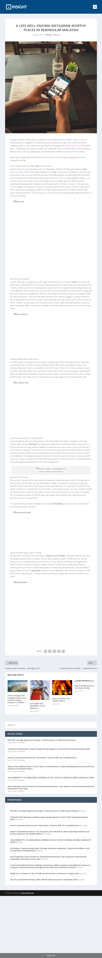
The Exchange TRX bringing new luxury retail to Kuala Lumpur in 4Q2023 (17, 699)
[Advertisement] (51, 926)
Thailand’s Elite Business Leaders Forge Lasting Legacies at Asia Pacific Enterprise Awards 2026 (49, 749)
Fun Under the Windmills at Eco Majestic (37, 705)
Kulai (84, 169)
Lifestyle (48, 35)
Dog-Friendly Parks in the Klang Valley (84, 687)
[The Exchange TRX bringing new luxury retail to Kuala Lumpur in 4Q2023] (17, 686)
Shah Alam (32, 444)
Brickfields (58, 504)
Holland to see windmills (55, 556)
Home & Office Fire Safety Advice (61, 699)
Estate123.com (28, 893)
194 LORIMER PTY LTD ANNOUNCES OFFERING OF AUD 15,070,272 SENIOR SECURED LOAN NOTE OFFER (51, 777)
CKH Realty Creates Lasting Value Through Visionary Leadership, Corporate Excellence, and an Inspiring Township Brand (49, 849)
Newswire (21, 743)
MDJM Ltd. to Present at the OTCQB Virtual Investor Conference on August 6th (44, 873)
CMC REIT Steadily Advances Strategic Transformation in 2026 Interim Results (42, 740)
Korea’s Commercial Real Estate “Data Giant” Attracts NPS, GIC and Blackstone (42, 757)
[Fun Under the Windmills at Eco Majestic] (40, 690)
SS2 (57, 365)
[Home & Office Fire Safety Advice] (62, 687)
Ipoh (74, 282)
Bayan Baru (35, 570)
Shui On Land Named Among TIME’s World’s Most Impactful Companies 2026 (43, 879)
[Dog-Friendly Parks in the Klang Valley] (85, 681)
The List (56, 35)
